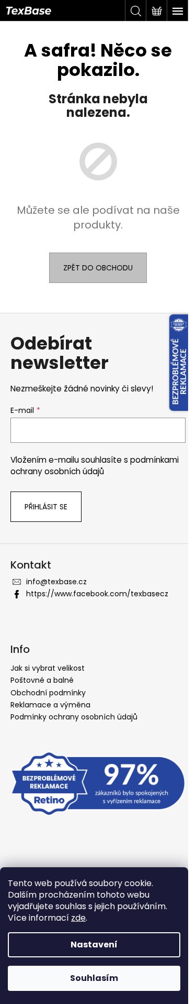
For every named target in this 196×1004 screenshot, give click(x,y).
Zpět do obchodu (98, 268)
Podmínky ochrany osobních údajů (73, 717)
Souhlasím (94, 978)
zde (78, 918)
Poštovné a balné (42, 680)
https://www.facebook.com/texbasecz (97, 593)
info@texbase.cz (56, 581)
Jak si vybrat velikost (47, 668)
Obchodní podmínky (48, 692)
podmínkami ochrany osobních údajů (94, 465)
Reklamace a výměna (50, 705)
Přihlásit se (46, 506)
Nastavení (94, 944)
